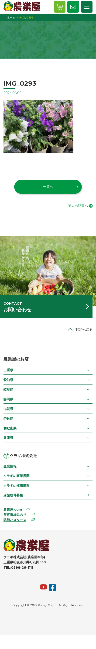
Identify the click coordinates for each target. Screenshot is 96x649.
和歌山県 (10, 428)
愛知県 (8, 380)
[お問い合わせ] (73, 7)
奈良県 (8, 418)
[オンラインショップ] (59, 7)
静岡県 (8, 399)
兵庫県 (8, 438)
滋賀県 (8, 409)
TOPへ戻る (84, 330)
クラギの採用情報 (16, 485)
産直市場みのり (14, 514)
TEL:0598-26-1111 (18, 567)
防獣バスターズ (14, 520)
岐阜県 (8, 389)
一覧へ (48, 186)
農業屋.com (12, 509)
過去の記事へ (78, 206)
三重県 (8, 370)
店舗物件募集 (13, 495)
